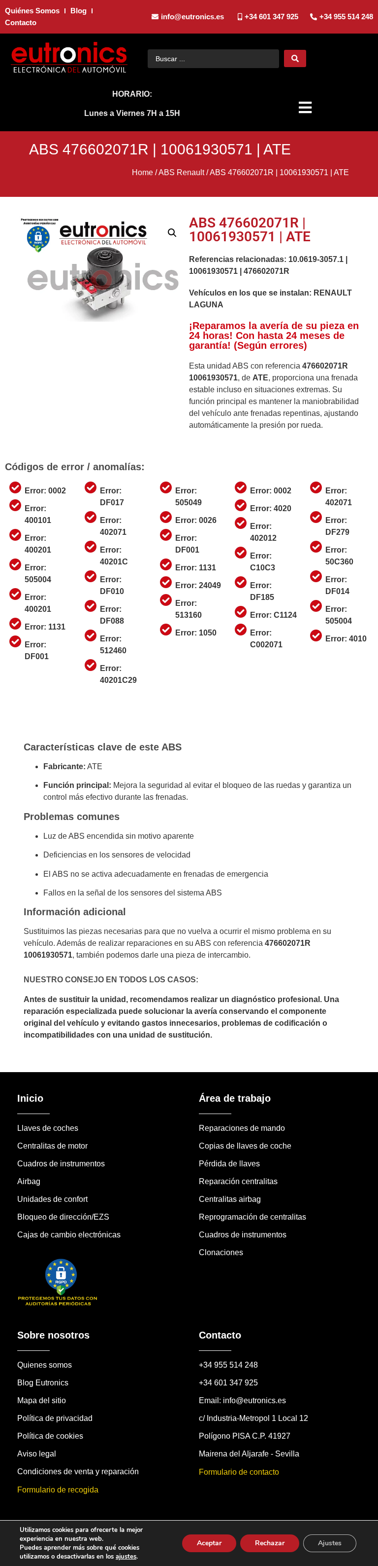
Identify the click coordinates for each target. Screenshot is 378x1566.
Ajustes (330, 1543)
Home (142, 172)
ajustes (126, 1556)
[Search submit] (295, 58)
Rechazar (269, 1543)
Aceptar (209, 1543)
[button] (306, 107)
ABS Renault (181, 172)
